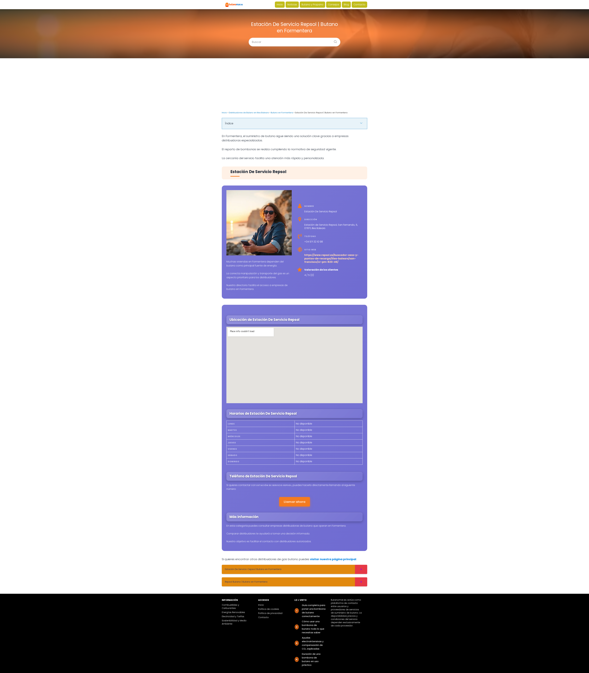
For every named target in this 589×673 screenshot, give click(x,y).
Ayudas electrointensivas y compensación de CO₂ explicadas (312, 643)
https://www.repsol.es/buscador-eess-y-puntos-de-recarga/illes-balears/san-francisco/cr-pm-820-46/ (331, 258)
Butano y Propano (312, 4)
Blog (346, 4)
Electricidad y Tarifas (233, 616)
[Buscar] (334, 41)
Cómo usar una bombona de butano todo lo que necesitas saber (313, 627)
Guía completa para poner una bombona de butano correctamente (313, 611)
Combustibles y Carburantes (230, 606)
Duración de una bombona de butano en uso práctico (311, 659)
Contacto (359, 4)
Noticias (292, 4)
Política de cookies (268, 609)
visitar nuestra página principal (333, 559)
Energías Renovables (233, 612)
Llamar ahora (294, 502)
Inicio (280, 4)
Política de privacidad (270, 613)
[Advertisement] (294, 84)
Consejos (333, 4)
